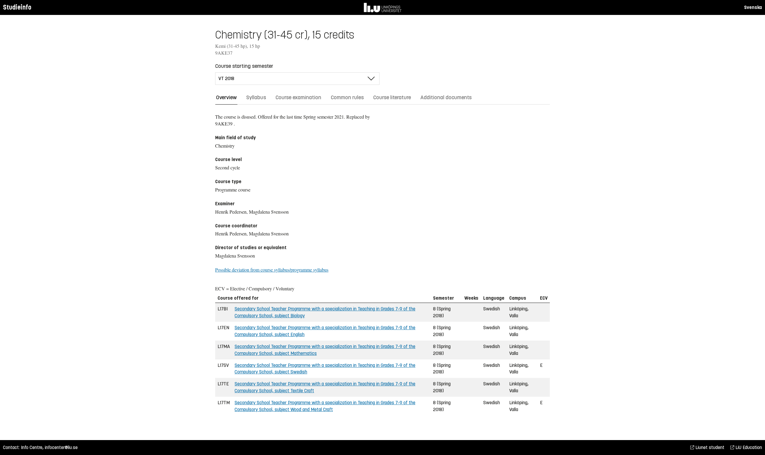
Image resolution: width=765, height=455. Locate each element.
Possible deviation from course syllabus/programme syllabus (271, 269)
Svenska (753, 7)
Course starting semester (244, 66)
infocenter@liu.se (61, 447)
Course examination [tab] (298, 97)
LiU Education (748, 447)
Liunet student (709, 447)
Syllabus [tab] (256, 97)
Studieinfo (17, 7)
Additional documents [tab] (446, 97)
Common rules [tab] (347, 97)
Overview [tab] (226, 97)
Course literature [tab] (392, 97)
